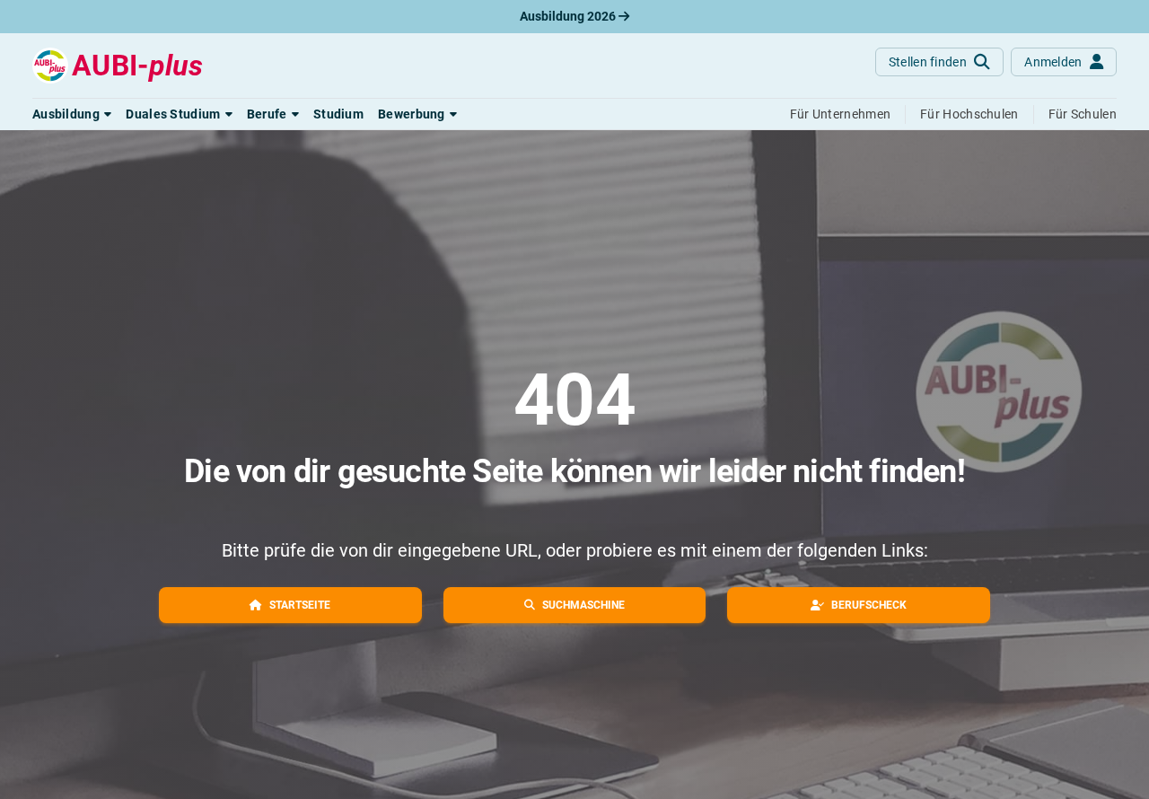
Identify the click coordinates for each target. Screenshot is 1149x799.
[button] (71, 114)
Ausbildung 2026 (569, 16)
